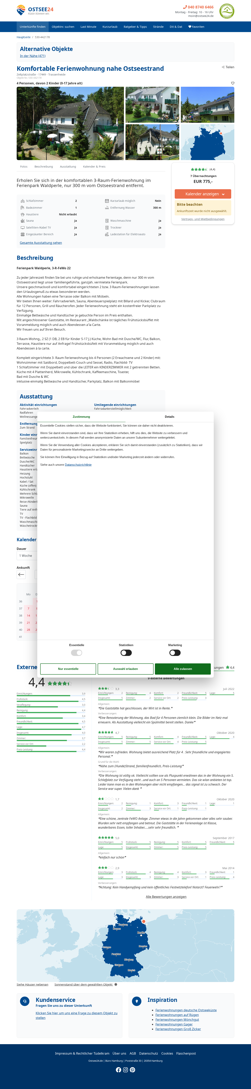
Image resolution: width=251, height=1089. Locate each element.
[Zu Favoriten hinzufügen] (232, 83)
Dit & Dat (176, 27)
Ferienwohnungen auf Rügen (177, 1015)
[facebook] (118, 1069)
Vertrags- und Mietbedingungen (203, 219)
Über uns (119, 1053)
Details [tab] (169, 416)
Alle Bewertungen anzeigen (166, 896)
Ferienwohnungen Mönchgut (177, 1019)
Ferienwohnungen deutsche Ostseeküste (186, 1010)
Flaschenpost (186, 1053)
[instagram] (125, 1069)
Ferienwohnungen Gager (174, 1024)
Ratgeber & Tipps (135, 27)
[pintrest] (132, 1069)
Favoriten (197, 27)
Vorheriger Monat (21, 574)
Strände (158, 27)
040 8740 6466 (200, 7)
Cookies (167, 1053)
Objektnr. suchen (63, 27)
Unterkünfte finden (32, 27)
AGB (133, 1053)
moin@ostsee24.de (201, 16)
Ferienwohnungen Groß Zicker (178, 1029)
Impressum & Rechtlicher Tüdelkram (82, 1053)
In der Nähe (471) (32, 56)
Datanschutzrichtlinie (78, 464)
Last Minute (88, 27)
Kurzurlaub (110, 27)
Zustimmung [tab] (81, 416)
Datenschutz (148, 1053)
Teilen (230, 67)
